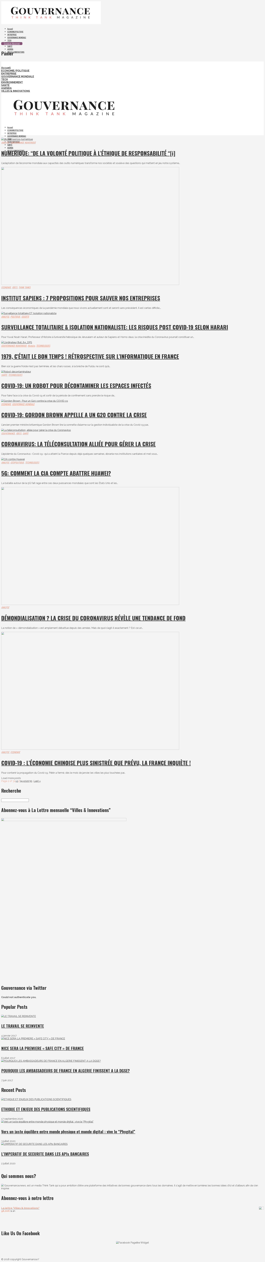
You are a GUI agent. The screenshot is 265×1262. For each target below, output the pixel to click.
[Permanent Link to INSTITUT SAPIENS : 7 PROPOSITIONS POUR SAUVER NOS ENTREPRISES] (90, 284)
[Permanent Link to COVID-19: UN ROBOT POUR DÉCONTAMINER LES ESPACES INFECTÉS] (16, 371)
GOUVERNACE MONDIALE (23, 404)
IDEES (14, 287)
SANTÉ (9, 46)
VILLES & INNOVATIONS (15, 52)
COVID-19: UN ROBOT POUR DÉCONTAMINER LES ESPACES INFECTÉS (76, 385)
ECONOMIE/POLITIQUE (15, 31)
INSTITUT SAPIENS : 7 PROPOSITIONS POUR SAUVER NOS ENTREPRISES (80, 298)
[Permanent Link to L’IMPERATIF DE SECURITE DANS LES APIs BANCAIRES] (34, 1144)
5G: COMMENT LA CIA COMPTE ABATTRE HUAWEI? (56, 473)
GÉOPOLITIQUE (17, 462)
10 (25, 781)
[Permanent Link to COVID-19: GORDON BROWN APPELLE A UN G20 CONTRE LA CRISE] (34, 400)
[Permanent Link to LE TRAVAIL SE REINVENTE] (18, 1016)
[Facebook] (4, 40)
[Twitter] (2, 40)
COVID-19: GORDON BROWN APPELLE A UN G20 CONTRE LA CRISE (74, 415)
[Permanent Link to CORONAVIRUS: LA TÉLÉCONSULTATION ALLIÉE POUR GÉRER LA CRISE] (36, 430)
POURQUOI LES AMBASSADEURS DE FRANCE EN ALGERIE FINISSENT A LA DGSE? (65, 1071)
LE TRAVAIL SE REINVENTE (22, 1026)
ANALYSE (5, 142)
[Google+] (8, 40)
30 (30, 781)
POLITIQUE (15, 316)
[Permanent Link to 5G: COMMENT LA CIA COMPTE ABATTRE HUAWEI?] (13, 459)
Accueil (10, 28)
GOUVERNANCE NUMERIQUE (23, 142)
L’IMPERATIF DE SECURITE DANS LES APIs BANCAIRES (45, 1154)
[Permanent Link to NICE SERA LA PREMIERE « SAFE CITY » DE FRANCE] (33, 1038)
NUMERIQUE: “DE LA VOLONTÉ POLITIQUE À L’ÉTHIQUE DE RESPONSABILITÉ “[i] (88, 153)
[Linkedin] (9, 40)
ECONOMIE (6, 287)
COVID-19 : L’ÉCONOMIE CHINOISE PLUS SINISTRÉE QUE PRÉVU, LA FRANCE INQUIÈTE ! (96, 763)
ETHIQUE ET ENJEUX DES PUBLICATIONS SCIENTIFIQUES (45, 1109)
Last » (37, 781)
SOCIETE (25, 316)
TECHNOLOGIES (43, 346)
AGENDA (10, 49)
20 (27, 781)
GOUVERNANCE (8, 433)
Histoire (31, 346)
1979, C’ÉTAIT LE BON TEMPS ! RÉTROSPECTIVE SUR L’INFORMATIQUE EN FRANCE (90, 356)
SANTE (4, 375)
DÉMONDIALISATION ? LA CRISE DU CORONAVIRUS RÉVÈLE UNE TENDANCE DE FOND (93, 618)
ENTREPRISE (12, 34)
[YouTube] (6, 40)
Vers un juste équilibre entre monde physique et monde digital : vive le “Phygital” (68, 1131)
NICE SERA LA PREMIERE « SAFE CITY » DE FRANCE (42, 1048)
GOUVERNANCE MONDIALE (16, 37)
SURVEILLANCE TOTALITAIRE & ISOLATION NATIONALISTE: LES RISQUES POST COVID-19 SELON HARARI (114, 327)
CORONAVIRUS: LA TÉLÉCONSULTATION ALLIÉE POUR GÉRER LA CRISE (78, 444)
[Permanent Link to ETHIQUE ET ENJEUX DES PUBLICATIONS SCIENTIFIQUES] (36, 1099)
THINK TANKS (25, 287)
